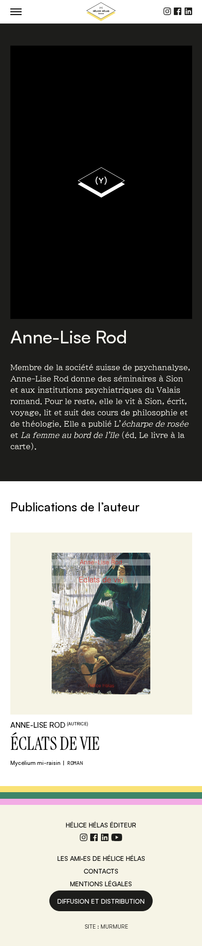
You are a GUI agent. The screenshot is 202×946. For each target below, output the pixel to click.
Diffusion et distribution (101, 901)
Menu (16, 11)
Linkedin (188, 11)
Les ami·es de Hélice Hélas (101, 858)
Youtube (116, 837)
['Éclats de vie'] (101, 624)
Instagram (167, 11)
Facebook (177, 11)
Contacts (101, 871)
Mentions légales (101, 884)
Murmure (114, 926)
